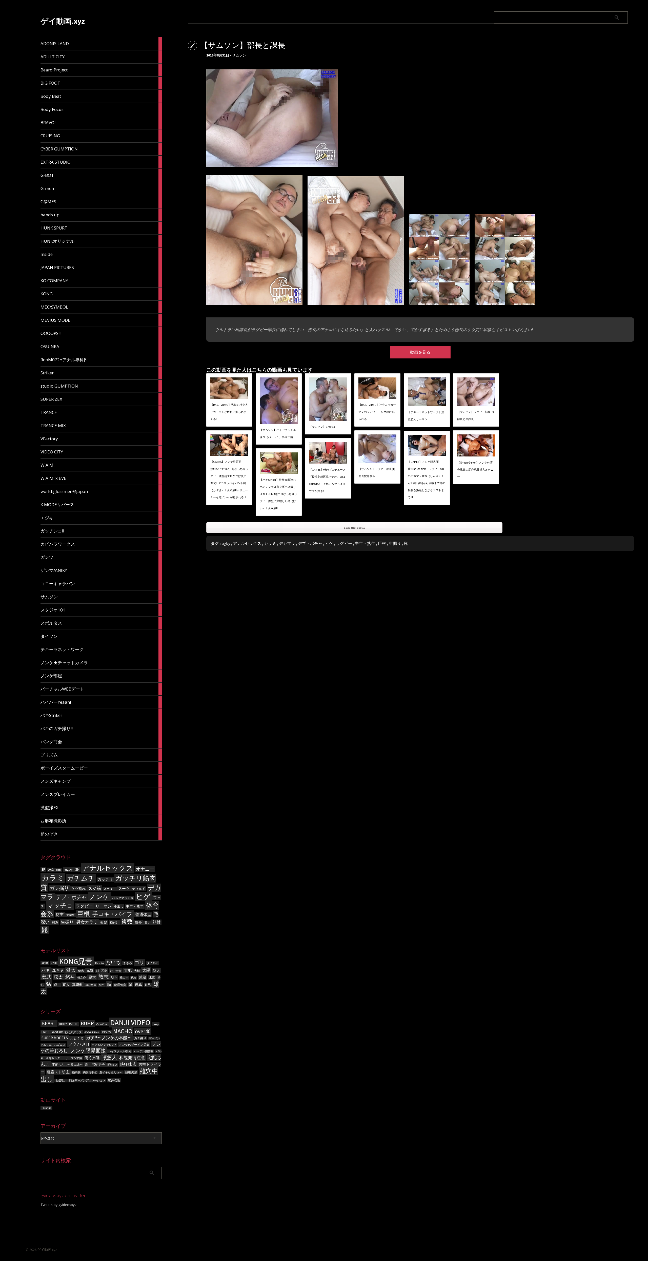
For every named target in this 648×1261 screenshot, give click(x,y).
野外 (138, 922)
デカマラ (287, 543)
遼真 (138, 984)
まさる (127, 963)
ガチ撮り (140, 1038)
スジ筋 (94, 888)
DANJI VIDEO (130, 1022)
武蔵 (142, 977)
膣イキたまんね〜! (111, 1072)
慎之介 (81, 977)
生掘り (67, 922)
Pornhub (46, 1108)
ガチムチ (81, 878)
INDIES (106, 1032)
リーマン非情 (73, 1058)
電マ (147, 922)
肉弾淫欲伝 (90, 1072)
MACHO (122, 1031)
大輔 (137, 970)
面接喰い (61, 1080)
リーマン (103, 906)
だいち (113, 962)
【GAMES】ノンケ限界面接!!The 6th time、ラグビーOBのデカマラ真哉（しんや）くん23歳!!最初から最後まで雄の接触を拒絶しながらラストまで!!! (426, 479)
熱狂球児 (128, 1064)
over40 (142, 1031)
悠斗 (70, 977)
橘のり (124, 977)
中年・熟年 (135, 906)
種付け (114, 922)
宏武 (46, 977)
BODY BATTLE (68, 1024)
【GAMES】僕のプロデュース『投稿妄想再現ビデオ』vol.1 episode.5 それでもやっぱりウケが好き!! (327, 480)
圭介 (118, 970)
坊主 (60, 914)
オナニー (145, 869)
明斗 (114, 977)
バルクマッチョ (122, 898)
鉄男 (148, 985)
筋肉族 (76, 1072)
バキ (46, 970)
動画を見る (420, 352)
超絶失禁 (131, 1072)
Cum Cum (102, 1024)
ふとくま (77, 1038)
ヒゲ (143, 896)
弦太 (58, 977)
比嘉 (152, 977)
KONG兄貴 (76, 961)
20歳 (51, 869)
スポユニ (110, 889)
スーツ (124, 888)
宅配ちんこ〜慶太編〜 (67, 1064)
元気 (89, 970)
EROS (46, 1032)
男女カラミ (87, 922)
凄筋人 (109, 1057)
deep (155, 1024)
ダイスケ (152, 963)
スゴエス (59, 1044)
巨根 (83, 914)
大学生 (70, 915)
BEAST (49, 1023)
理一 (57, 985)
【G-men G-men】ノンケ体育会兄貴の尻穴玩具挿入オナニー (475, 470)
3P (43, 869)
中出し (118, 906)
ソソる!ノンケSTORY (104, 1044)
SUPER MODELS (55, 1038)
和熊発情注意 (132, 1057)
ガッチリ (105, 879)
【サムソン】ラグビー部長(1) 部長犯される (376, 472)
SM (77, 869)
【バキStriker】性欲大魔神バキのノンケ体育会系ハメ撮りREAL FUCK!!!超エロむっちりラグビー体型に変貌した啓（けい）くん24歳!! (278, 494)
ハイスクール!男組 (119, 1051)
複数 (127, 921)
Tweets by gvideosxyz (58, 1204)
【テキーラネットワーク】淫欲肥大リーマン (426, 415)
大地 (128, 970)
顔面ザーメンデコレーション (87, 1080)
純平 (102, 985)
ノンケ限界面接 (88, 1050)
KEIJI (54, 963)
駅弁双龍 (114, 1080)
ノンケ (99, 896)
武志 (133, 977)
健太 (71, 970)
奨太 (156, 970)
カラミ (53, 878)
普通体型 (143, 914)
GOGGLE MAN (92, 1032)
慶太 (92, 977)
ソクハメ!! (78, 1044)
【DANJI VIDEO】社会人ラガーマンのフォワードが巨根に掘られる (377, 412)
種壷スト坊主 (58, 1072)
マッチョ (60, 905)
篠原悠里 (90, 985)
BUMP (87, 1023)
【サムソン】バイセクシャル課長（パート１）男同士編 (278, 433)
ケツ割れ (78, 888)
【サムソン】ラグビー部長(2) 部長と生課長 (475, 415)
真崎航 (77, 984)
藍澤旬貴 (120, 985)
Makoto (99, 963)
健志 (81, 970)
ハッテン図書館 (143, 1051)
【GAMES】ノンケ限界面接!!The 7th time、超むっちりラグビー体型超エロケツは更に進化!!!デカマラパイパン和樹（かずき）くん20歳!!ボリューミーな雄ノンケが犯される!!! (229, 479)
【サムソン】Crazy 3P (322, 427)
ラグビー (84, 906)
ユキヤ (58, 970)
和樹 (104, 970)
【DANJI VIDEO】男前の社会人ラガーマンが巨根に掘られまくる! (229, 412)
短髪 (103, 922)
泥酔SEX (112, 1064)
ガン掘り (59, 888)
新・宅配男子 (95, 1064)
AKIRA (45, 963)
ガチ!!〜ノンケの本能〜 (109, 1038)
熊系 (55, 922)
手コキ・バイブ (112, 914)
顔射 (156, 922)
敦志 (103, 976)
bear (58, 869)
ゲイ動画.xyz (62, 21)
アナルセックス (107, 868)
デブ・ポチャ (71, 897)
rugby (68, 869)
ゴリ (139, 962)
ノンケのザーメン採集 (134, 1044)
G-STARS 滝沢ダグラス (67, 1032)
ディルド (138, 889)
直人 (66, 984)
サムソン (239, 55)
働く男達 (92, 1058)
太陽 (146, 970)
